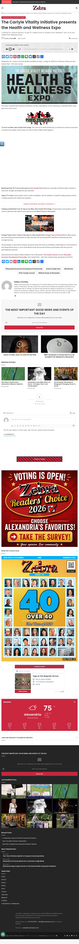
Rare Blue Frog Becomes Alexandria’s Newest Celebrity (12, 383)
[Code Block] (31, 426)
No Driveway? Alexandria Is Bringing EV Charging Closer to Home (65, 384)
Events (3, 882)
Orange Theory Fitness (53, 235)
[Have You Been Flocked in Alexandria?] (13, 791)
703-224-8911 (32, 921)
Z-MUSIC (4, 900)
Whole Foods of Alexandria (45, 211)
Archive (3, 879)
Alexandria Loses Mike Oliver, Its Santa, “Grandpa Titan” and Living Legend (39, 384)
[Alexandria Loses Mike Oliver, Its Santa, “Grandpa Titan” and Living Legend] (39, 373)
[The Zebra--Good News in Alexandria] (39, 7)
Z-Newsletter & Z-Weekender (10, 903)
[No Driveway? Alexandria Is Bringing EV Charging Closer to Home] (66, 373)
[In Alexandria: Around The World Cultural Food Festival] (39, 791)
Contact (3, 891)
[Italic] (15, 426)
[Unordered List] (25, 426)
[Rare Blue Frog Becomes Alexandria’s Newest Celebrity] (13, 373)
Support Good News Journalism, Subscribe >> (39, 204)
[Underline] (17, 426)
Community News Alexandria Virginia (19, 13)
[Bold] (12, 426)
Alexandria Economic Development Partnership (24, 269)
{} (36, 425)
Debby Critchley (9, 38)
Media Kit (4, 897)
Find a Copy (39, 459)
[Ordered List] (23, 426)
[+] (39, 425)
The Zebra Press (33, 935)
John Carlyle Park (36, 188)
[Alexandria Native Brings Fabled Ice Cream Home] (39, 821)
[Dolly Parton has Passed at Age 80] (13, 806)
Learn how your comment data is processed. (41, 430)
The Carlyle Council (50, 255)
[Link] (33, 426)
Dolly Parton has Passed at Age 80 (23, 2)
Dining (3, 885)
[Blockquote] (28, 426)
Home (5, 13)
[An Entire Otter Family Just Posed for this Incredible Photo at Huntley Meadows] (65, 821)
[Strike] (20, 426)
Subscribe (4, 894)
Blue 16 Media (51, 935)
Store (3, 888)
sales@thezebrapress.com (46, 921)
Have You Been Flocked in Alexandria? (14, 841)
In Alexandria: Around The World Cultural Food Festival (19, 838)
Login (73, 413)
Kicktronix (69, 269)
